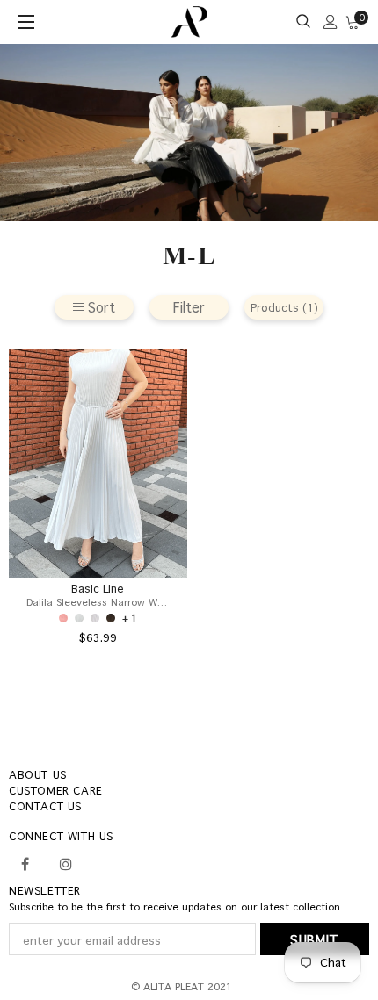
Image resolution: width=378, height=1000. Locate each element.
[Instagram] (66, 862)
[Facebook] (24, 862)
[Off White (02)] (95, 618)
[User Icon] (330, 22)
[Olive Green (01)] (110, 618)
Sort (101, 307)
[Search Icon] (303, 22)
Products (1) (284, 307)
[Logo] (189, 22)
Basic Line (97, 588)
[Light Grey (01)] (79, 618)
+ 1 (129, 617)
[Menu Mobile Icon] (28, 21)
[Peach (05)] (63, 618)
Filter (189, 307)
